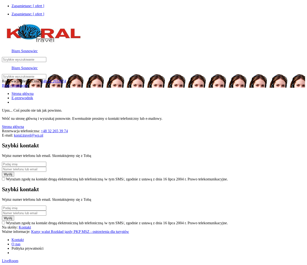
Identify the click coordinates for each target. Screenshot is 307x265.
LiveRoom (10, 261)
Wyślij (8, 174)
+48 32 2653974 (53, 81)
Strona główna (13, 127)
